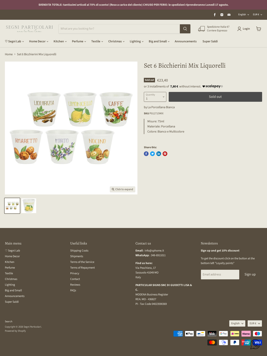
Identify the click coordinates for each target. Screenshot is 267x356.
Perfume (78, 41)
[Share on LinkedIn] (158, 153)
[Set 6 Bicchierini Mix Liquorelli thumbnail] (12, 205)
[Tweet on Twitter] (152, 153)
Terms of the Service (82, 262)
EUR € (256, 14)
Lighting (135, 41)
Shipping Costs (79, 251)
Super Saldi (210, 41)
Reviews (75, 285)
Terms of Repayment (82, 268)
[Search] (185, 28)
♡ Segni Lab (13, 41)
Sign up (250, 274)
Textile (96, 41)
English (242, 14)
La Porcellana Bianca (161, 107)
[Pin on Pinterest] (165, 153)
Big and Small (158, 41)
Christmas (115, 41)
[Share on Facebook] (146, 153)
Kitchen (59, 41)
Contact (75, 279)
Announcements (186, 41)
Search (8, 321)
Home (9, 54)
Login (246, 29)
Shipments (76, 256)
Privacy (74, 273)
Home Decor (37, 41)
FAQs (73, 290)
